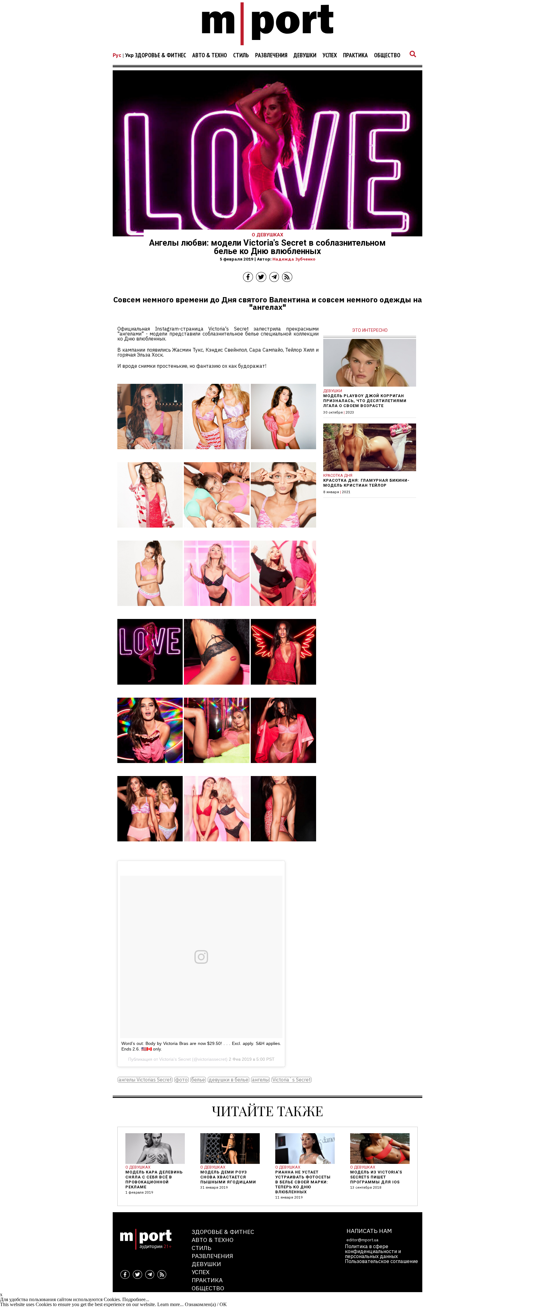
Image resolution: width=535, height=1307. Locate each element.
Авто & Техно (209, 55)
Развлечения (271, 55)
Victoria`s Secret (291, 1080)
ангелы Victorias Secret (145, 1080)
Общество (387, 55)
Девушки (305, 55)
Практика (355, 55)
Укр (129, 55)
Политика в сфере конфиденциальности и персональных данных (373, 1251)
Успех (330, 55)
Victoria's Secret (175, 1059)
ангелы (260, 1080)
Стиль (241, 55)
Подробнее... (135, 1299)
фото (181, 1080)
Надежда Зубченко (293, 259)
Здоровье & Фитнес (160, 55)
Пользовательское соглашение (381, 1261)
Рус (117, 55)
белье (198, 1080)
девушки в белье (228, 1080)
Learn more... (170, 1304)
